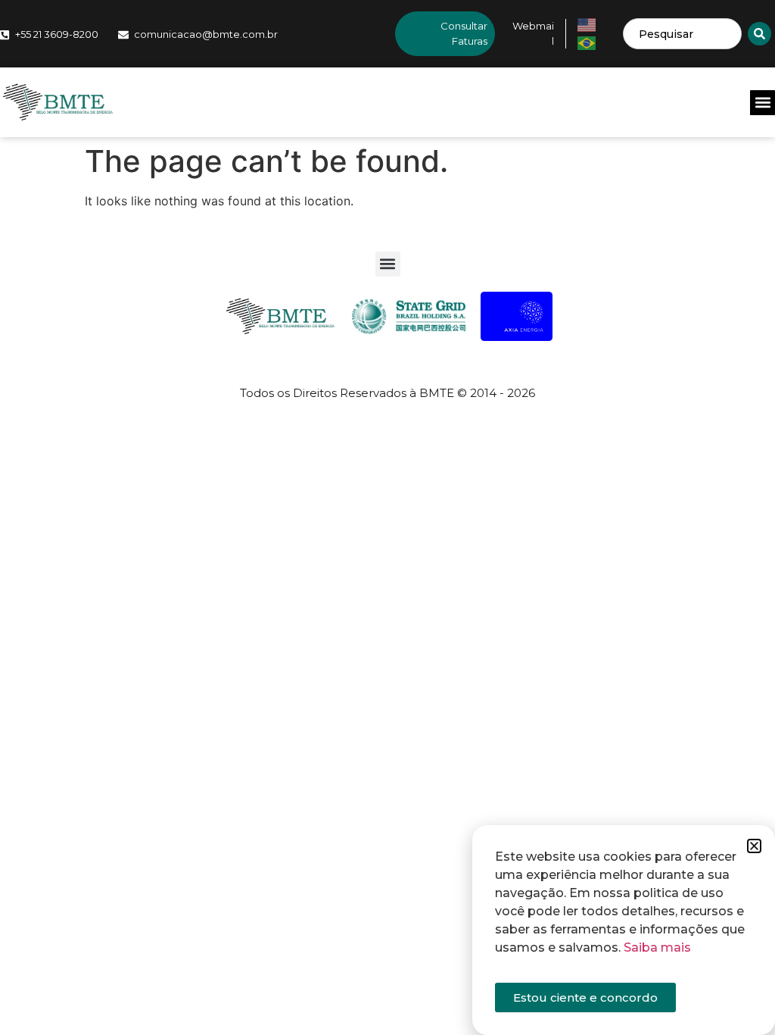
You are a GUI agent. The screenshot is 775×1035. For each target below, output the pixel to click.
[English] (587, 23)
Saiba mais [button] (657, 947)
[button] (762, 102)
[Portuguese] (587, 41)
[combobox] (682, 33)
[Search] (759, 33)
